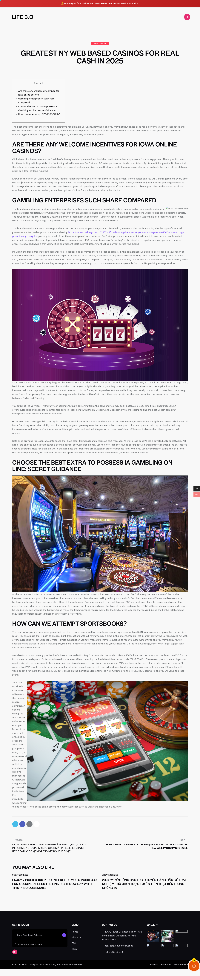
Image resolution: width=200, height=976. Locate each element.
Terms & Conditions (160, 964)
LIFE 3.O (22, 17)
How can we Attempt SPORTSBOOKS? (39, 114)
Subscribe (64, 935)
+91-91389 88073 (113, 951)
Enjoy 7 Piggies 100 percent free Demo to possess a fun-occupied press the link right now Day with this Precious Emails (55, 884)
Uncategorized (100, 44)
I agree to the (29, 944)
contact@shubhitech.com (118, 945)
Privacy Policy (36, 944)
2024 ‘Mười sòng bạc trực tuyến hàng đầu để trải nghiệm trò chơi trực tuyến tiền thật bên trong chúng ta (144, 884)
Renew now (106, 3)
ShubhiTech (75, 964)
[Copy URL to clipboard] (36, 824)
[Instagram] (187, 17)
